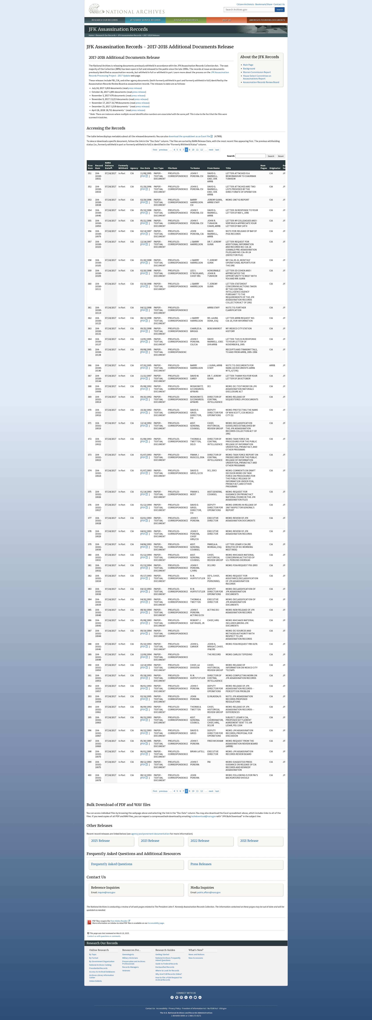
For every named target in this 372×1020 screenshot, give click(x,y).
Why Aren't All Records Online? (168, 974)
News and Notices (196, 954)
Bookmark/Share (263, 4)
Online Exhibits (95, 981)
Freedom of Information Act (194, 1008)
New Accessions (196, 958)
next (211, 149)
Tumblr (186, 997)
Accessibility (161, 1008)
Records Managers (130, 967)
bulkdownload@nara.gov (203, 816)
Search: (231, 155)
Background (249, 68)
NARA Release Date (109, 165)
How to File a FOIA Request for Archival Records (168, 978)
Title (228, 168)
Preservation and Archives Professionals (133, 962)
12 (201, 149)
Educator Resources (186, 20)
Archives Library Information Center (101, 976)
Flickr (200, 997)
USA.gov (223, 1008)
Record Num (99, 166)
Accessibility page (156, 923)
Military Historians (130, 958)
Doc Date (145, 168)
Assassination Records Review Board (261, 82)
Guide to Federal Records (166, 963)
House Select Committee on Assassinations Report (257, 77)
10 (193, 149)
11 (197, 149)
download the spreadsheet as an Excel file (189, 136)
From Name (213, 168)
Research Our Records (105, 20)
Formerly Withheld (123, 166)
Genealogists (128, 954)
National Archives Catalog (100, 965)
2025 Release (100, 841)
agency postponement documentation (150, 833)
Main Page (248, 64)
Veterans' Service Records (145, 20)
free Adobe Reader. (119, 921)
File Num (172, 168)
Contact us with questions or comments (103, 936)
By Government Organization (101, 961)
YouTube (190, 997)
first (155, 149)
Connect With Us (186, 992)
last (217, 149)
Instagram (181, 997)
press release (134, 88)
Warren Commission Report (257, 72)
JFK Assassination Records (129, 35)
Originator (274, 168)
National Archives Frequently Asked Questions (167, 959)
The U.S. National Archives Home (126, 8)
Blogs (195, 997)
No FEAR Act (213, 1008)
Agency (134, 168)
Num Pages (264, 166)
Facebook (172, 997)
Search (280, 9)
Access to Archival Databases (102, 971)
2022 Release (200, 841)
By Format (93, 958)
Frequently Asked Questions (111, 864)
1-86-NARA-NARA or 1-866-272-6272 (186, 1015)
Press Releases (201, 864)
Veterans (126, 970)
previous (163, 149)
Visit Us (226, 20)
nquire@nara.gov (106, 892)
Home (91, 35)
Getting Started (162, 954)
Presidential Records (98, 968)
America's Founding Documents (267, 20)
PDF (143, 176)
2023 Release (150, 841)
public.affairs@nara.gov (208, 892)
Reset (281, 156)
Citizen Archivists (245, 4)
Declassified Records (164, 967)
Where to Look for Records (167, 970)
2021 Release (249, 841)
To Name (195, 168)
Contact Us (279, 4)
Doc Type (158, 168)
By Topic (92, 954)
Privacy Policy (175, 1008)
